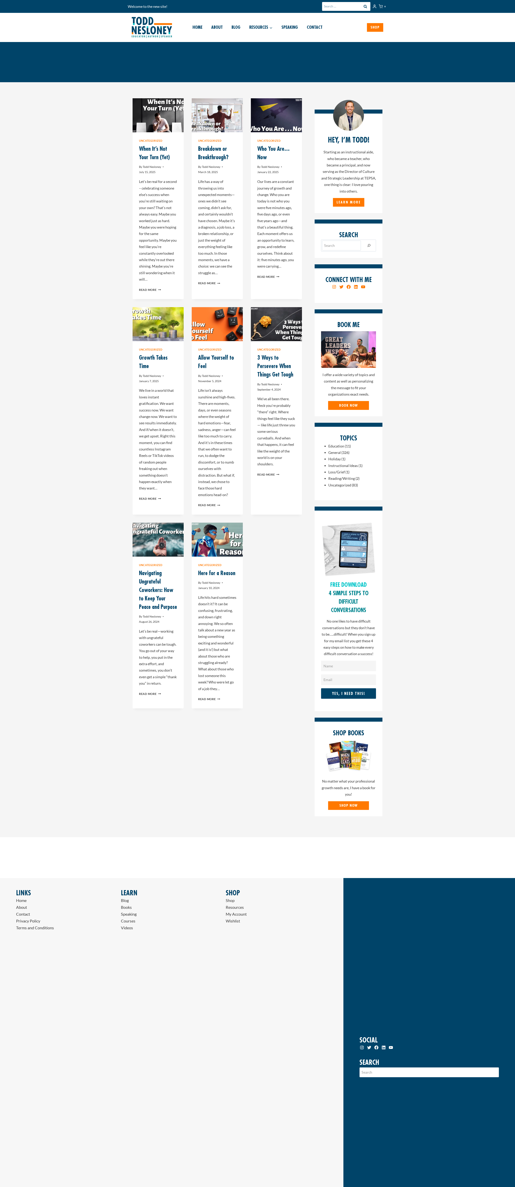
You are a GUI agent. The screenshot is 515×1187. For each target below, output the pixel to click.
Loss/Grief (336, 472)
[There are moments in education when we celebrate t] (225, 858)
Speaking (289, 27)
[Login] (374, 6)
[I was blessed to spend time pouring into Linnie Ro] (96, 858)
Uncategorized (150, 140)
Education (336, 446)
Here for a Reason (216, 573)
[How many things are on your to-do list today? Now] (418, 858)
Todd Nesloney (152, 166)
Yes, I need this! (348, 693)
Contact (314, 27)
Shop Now (348, 805)
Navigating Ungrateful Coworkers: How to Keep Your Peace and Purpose (158, 589)
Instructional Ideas (343, 465)
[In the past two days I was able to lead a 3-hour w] (354, 858)
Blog (236, 27)
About (217, 27)
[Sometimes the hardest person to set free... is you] (161, 858)
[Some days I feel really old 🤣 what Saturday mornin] (32, 858)
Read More (150, 289)
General (334, 452)
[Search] (369, 245)
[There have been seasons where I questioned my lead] (483, 858)
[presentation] (158, 115)
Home (197, 27)
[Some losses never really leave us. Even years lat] (290, 858)
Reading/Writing (341, 478)
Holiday (334, 459)
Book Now (348, 405)
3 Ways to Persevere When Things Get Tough (275, 366)
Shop (375, 27)
